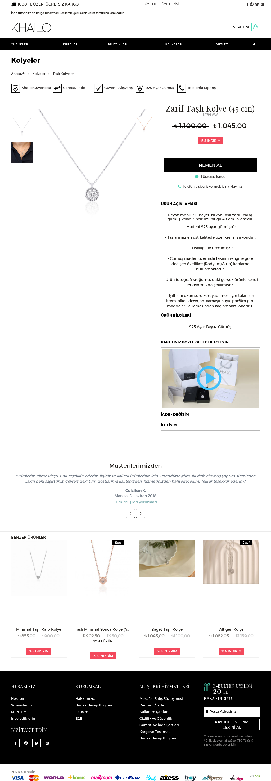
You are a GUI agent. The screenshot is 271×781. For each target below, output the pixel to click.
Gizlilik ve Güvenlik (155, 718)
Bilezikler (117, 44)
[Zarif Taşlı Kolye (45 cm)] (91, 167)
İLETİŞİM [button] (169, 425)
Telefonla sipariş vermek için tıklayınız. (213, 186)
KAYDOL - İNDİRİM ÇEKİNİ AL (232, 725)
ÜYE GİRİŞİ (170, 4)
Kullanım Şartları (154, 712)
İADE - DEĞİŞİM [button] (175, 414)
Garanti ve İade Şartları (159, 725)
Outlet (222, 44)
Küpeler (70, 44)
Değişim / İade (151, 705)
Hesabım (19, 698)
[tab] (210, 203)
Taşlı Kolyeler (63, 74)
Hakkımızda (86, 698)
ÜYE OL (150, 4)
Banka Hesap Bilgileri (93, 705)
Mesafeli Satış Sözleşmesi (161, 698)
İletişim (81, 712)
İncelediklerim (24, 718)
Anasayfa (18, 74)
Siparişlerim (21, 705)
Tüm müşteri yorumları (135, 502)
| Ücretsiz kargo (212, 177)
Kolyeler (173, 44)
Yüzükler (20, 44)
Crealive (252, 775)
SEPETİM (241, 27)
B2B (78, 718)
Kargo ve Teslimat (154, 731)
